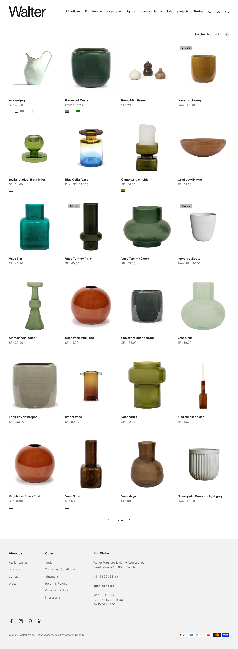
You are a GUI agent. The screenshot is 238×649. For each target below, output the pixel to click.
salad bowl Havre (189, 179)
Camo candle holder (135, 179)
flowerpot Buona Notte (137, 338)
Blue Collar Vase (76, 179)
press (12, 583)
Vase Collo (184, 338)
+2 (35, 111)
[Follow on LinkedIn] (39, 621)
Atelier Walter (18, 562)
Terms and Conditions (60, 569)
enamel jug (17, 100)
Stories (198, 11)
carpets (111, 11)
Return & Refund (56, 583)
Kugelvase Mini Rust (79, 338)
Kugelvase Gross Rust (24, 496)
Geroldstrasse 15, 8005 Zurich (114, 567)
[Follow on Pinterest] (30, 621)
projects (183, 11)
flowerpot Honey (189, 100)
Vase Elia (15, 258)
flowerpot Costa (76, 100)
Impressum (52, 597)
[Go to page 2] (129, 519)
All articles (73, 11)
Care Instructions (57, 590)
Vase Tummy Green (135, 258)
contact (14, 576)
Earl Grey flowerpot (23, 417)
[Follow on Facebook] (11, 621)
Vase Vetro (129, 417)
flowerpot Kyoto (188, 258)
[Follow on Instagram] (20, 621)
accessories (149, 11)
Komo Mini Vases (133, 100)
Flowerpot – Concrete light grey (200, 496)
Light (129, 11)
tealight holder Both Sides (27, 179)
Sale (169, 11)
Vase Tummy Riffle (78, 258)
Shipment (51, 576)
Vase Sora (72, 496)
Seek (48, 562)
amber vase (73, 417)
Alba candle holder (190, 417)
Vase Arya (128, 496)
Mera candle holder (23, 338)
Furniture (91, 11)
